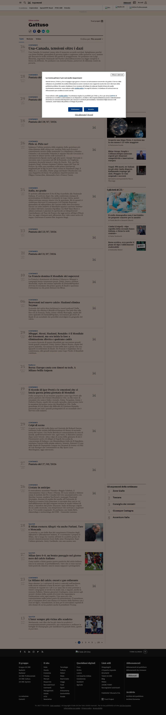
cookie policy (79, 88)
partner (112, 95)
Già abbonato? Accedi (84, 115)
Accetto (91, 109)
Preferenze (75, 109)
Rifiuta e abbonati (117, 75)
